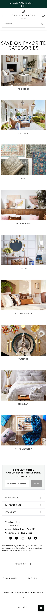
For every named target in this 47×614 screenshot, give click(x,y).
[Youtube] (24, 538)
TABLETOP (23, 359)
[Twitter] (36, 538)
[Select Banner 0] (21, 6)
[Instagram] (11, 538)
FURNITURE (23, 89)
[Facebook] (30, 538)
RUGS (23, 178)
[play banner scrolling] (25, 6)
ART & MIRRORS (23, 223)
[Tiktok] (17, 538)
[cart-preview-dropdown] (43, 15)
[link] (23, 497)
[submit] (42, 24)
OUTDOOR (24, 133)
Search (8, 23)
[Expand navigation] (5, 15)
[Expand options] (41, 498)
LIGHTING (23, 268)
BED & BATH (23, 404)
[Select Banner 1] (23, 6)
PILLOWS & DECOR (24, 313)
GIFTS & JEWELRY (23, 448)
